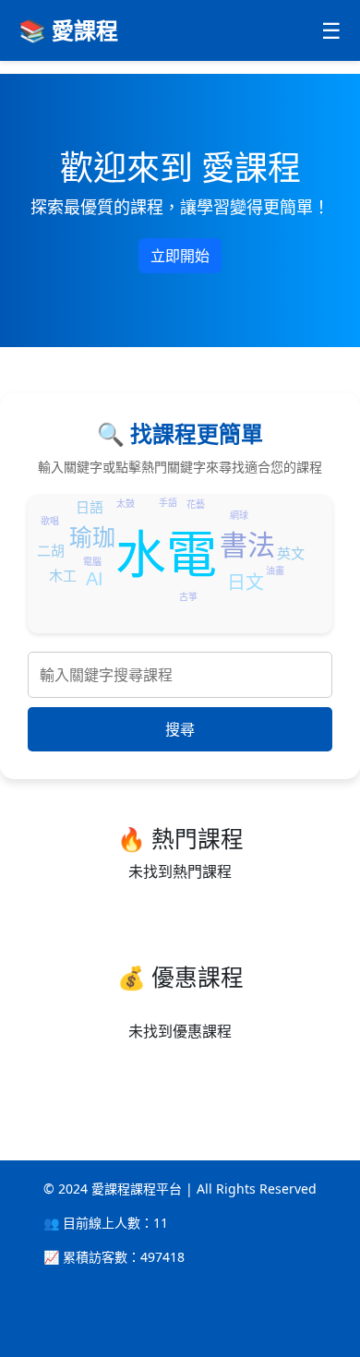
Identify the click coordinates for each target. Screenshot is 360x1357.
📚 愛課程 (68, 30)
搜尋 (180, 729)
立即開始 (180, 256)
